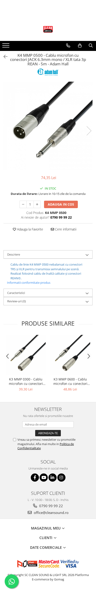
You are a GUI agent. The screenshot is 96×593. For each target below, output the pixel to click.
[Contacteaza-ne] (68, 45)
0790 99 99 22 (50, 505)
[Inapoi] (3, 56)
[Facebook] (35, 477)
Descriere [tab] (13, 254)
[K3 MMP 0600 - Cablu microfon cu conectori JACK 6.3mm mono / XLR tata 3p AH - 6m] (70, 355)
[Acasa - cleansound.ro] (48, 29)
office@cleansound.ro (51, 512)
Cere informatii (65, 229)
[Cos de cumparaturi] (80, 45)
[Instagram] (61, 477)
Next (89, 131)
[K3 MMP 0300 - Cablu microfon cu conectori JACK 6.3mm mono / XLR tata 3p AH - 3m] (26, 355)
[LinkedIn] (52, 477)
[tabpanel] (48, 126)
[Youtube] (44, 477)
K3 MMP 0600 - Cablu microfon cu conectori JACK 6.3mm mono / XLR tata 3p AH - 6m (70, 381)
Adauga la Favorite (29, 229)
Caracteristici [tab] (16, 293)
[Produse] (6, 46)
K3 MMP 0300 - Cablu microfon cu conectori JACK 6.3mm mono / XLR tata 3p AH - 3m (26, 381)
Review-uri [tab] (16, 301)
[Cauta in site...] (91, 45)
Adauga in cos (61, 204)
